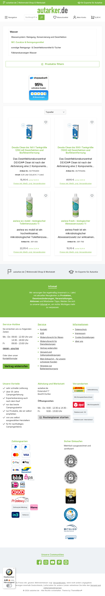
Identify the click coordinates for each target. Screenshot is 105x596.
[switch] (9, 585)
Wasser (14, 31)
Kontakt (43, 329)
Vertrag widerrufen (16, 366)
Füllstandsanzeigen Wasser (24, 52)
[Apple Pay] (25, 462)
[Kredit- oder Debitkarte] (20, 455)
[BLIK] (17, 477)
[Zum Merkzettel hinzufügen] (46, 122)
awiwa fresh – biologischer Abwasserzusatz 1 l (75, 222)
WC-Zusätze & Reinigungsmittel (27, 42)
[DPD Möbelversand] (79, 405)
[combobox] (31, 17)
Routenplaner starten (55, 417)
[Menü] (13, 569)
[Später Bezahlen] (25, 447)
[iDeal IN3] (15, 515)
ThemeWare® (76, 590)
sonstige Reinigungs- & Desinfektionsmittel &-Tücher (36, 47)
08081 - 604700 (11, 348)
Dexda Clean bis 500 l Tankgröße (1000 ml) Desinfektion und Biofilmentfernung (76, 150)
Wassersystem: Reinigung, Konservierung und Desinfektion (38, 37)
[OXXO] (18, 492)
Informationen (80, 324)
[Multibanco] (22, 485)
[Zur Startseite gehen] (52, 10)
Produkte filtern (54, 64)
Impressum (80, 333)
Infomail (43, 304)
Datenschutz (81, 329)
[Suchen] (41, 17)
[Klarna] (34, 507)
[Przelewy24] (20, 500)
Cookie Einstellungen (84, 337)
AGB (42, 333)
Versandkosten (59, 583)
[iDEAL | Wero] (15, 485)
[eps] (29, 477)
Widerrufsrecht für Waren (51, 337)
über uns (79, 341)
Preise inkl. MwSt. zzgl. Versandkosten (29, 183)
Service (42, 324)
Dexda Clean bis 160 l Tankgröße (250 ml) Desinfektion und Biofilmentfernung (29, 150)
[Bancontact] (26, 470)
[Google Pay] (15, 462)
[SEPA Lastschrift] (15, 470)
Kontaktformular (10, 358)
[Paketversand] (79, 390)
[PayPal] (15, 447)
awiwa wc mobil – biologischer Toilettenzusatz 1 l (29, 222)
